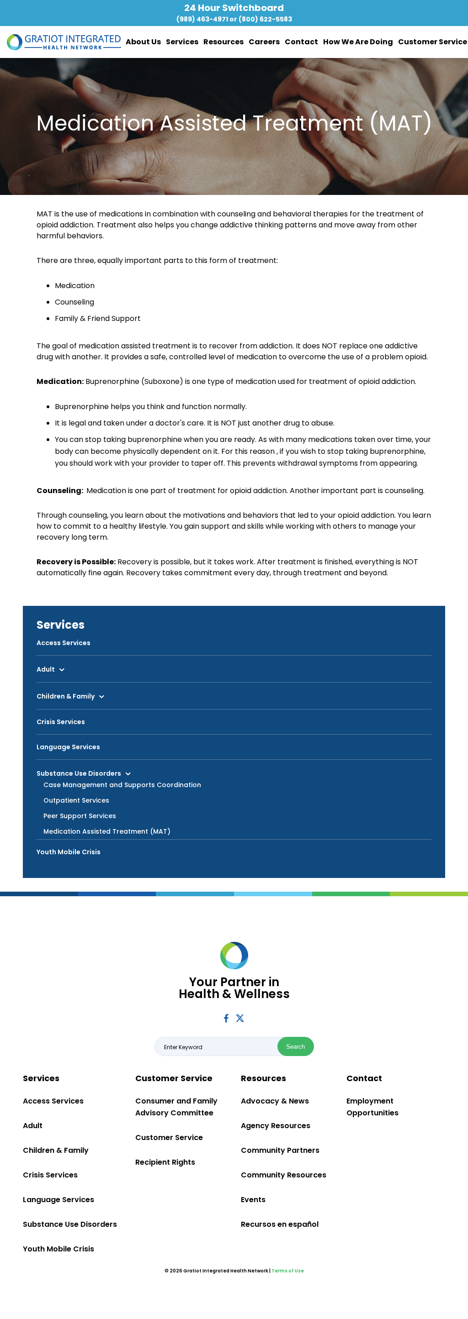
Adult (46, 669)
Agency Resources (275, 1125)
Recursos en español (280, 1224)
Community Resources (283, 1175)
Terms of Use (287, 1270)
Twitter (240, 1018)
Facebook (226, 1018)
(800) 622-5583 (265, 19)
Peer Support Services (79, 815)
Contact (301, 42)
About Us (143, 42)
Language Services (68, 746)
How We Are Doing (358, 42)
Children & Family (66, 696)
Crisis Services (61, 721)
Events (253, 1199)
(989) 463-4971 (202, 19)
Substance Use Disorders (79, 773)
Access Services (63, 642)
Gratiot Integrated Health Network (64, 42)
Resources (223, 42)
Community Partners (280, 1150)
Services (182, 42)
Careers (264, 42)
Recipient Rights (165, 1162)
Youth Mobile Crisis (69, 852)
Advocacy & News (275, 1101)
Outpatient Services (76, 800)
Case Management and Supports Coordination (122, 784)
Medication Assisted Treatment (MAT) (106, 831)
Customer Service (432, 42)
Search (295, 1046)
